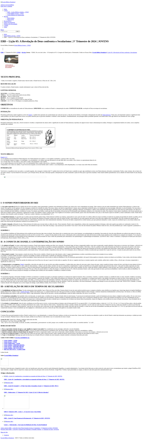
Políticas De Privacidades (10, 24)
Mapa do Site (4, 432)
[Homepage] (8, 2)
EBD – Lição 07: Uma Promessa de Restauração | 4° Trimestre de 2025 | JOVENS (27, 418)
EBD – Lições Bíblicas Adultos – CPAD (18, 12)
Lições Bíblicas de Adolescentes (15, 15)
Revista (24, 52)
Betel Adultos (10, 18)
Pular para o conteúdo (6, 6)
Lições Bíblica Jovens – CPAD (15, 13)
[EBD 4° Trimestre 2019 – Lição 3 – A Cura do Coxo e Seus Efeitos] (16, 408)
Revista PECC (8, 21)
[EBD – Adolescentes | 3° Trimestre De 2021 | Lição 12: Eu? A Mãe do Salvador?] (8, 389)
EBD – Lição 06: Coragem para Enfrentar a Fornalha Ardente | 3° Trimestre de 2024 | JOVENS (30, 429)
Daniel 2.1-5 (4, 157)
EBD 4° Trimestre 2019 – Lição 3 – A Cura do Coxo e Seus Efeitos (22, 411)
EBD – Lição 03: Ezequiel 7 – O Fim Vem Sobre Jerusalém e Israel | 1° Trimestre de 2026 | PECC (31, 386)
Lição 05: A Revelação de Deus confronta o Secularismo (122, 52)
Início (5, 9)
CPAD (6, 10)
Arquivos (6, 435)
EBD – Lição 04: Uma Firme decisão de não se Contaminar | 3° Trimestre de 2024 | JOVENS (29, 428)
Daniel (30, 115)
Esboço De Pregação (9, 22)
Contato (6, 25)
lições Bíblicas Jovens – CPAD (22, 45)
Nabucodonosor (106, 115)
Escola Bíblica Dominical (99, 52)
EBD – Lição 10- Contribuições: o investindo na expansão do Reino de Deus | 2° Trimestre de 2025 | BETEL (34, 379)
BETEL (6, 16)
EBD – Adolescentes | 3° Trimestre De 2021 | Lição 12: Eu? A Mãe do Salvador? (26, 392)
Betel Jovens (10, 19)
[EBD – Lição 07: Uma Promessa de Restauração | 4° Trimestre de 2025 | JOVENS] (8, 415)
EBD (2, 52)
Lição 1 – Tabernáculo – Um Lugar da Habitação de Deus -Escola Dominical (25, 424)
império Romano (25, 291)
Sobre (5, 27)
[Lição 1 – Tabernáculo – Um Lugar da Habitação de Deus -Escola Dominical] (8, 421)
